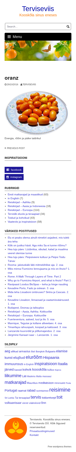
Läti (24, 376)
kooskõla (39, 369)
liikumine (13, 375)
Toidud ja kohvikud (18, 217)
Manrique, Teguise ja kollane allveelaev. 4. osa (35, 323)
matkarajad (15, 382)
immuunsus (14, 364)
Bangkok (40, 351)
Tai (16, 397)
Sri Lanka (9, 398)
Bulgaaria (50, 351)
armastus (24, 351)
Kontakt (34, 434)
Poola (68, 383)
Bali (33, 351)
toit (60, 397)
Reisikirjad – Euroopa (20, 209)
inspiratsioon (45, 363)
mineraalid (59, 383)
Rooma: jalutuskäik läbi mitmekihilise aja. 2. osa (35, 264)
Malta (39, 376)
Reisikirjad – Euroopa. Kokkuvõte (27, 315)
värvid (25, 403)
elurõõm (34, 357)
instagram (16, 176)
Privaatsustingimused (42, 431)
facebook (16, 169)
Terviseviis (38, 9)
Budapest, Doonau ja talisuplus (26, 307)
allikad (14, 351)
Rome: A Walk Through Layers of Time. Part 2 (34, 276)
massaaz (46, 376)
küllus (50, 369)
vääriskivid (34, 403)
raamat (22, 390)
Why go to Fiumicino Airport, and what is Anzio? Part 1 (39, 280)
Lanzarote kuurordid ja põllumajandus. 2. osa (34, 331)
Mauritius (32, 383)
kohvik (27, 369)
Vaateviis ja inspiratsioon (22, 221)
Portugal (11, 390)
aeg (7, 351)
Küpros (58, 370)
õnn (43, 402)
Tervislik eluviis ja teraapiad (23, 213)
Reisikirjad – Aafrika (19, 202)
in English (13, 198)
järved (9, 369)
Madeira (31, 376)
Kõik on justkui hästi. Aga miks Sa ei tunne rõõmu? (37, 245)
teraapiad (24, 397)
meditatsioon (46, 382)
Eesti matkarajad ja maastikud (25, 194)
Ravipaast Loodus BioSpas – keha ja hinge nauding (38, 284)
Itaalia (63, 364)
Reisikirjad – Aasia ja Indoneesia (26, 206)
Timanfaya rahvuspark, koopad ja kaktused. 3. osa (37, 327)
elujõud (19, 358)
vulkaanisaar (13, 402)
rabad (31, 390)
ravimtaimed (42, 391)
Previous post (16, 148)
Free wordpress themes (59, 446)
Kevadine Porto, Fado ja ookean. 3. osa (31, 288)
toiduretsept (49, 397)
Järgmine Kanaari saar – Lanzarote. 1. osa (33, 334)
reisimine (59, 390)
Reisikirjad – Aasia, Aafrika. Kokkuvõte (30, 311)
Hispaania (51, 357)
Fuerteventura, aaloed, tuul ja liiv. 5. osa (31, 319)
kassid (18, 369)
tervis (36, 397)
